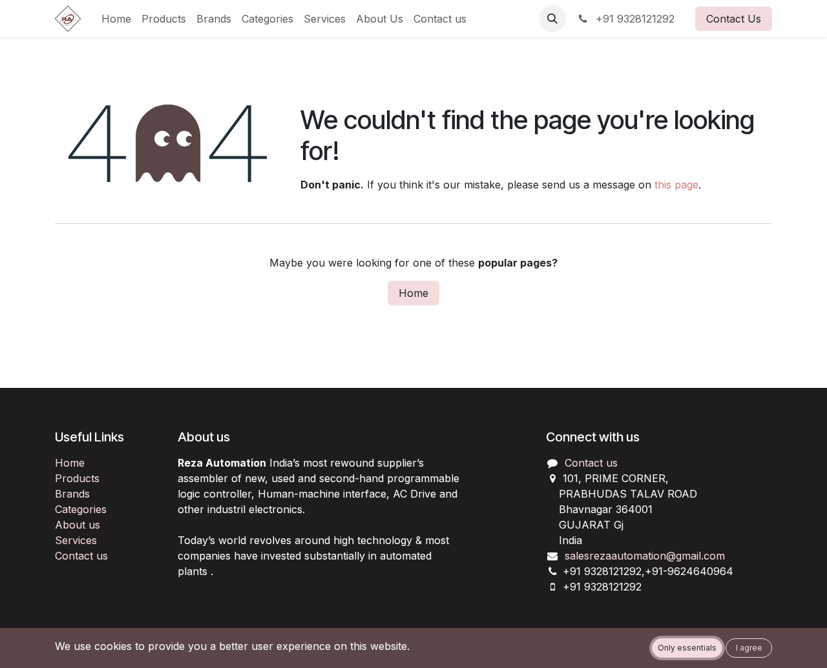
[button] (552, 18)
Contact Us (733, 18)
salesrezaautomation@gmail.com (645, 555)
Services (76, 540)
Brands (72, 493)
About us (77, 524)
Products (77, 478)
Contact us (81, 555)
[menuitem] (116, 19)
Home (413, 293)
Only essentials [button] (687, 648)
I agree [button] (749, 648)
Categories (81, 509)
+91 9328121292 (633, 18)
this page (676, 184)
